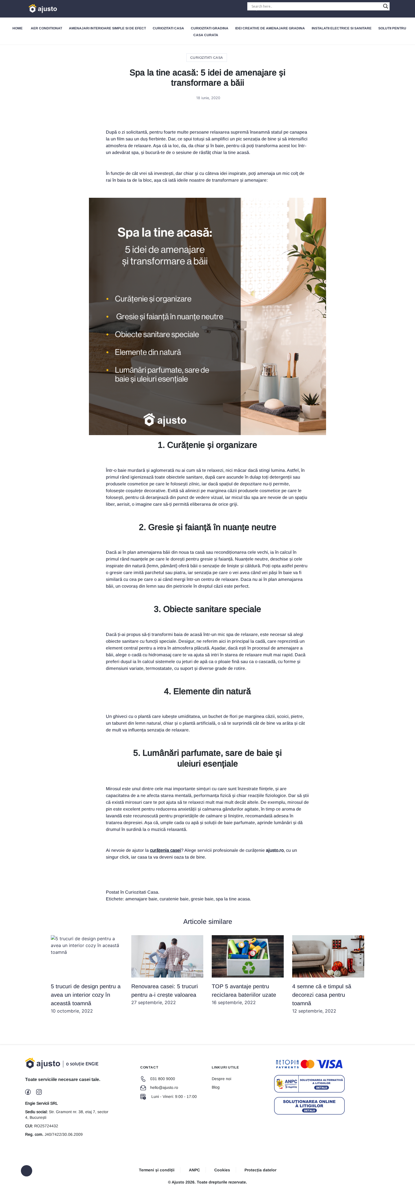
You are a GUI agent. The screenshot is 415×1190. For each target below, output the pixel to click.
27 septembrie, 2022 (164, 994)
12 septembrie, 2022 (321, 998)
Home (17, 28)
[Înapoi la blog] (26, 1170)
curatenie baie (174, 898)
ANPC (194, 1170)
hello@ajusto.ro (164, 1087)
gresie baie (202, 898)
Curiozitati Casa (168, 28)
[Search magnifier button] (386, 6)
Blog (216, 1087)
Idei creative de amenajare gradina (270, 28)
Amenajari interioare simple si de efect (107, 28)
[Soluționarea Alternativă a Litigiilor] (309, 1084)
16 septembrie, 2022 (244, 994)
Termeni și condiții (156, 1170)
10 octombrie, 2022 (86, 998)
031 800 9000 (162, 1078)
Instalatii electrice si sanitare (342, 28)
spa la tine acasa (233, 898)
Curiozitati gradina (209, 28)
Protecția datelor (260, 1170)
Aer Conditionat (46, 28)
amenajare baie (141, 898)
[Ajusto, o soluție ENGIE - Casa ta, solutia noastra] (34, 8)
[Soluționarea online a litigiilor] (309, 1106)
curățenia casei (165, 850)
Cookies (222, 1170)
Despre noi (221, 1078)
